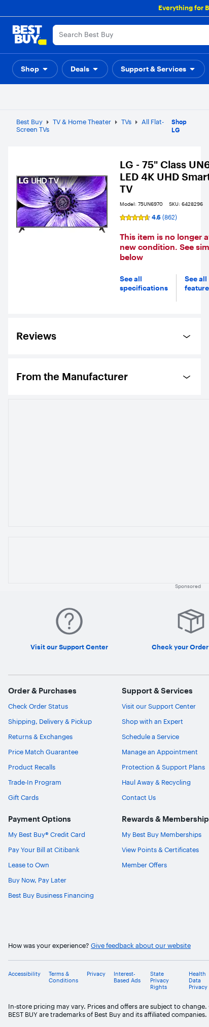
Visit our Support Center (159, 706)
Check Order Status (38, 706)
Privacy (96, 974)
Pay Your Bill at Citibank (44, 850)
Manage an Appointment (160, 752)
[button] (35, 69)
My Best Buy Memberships (161, 834)
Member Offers (144, 865)
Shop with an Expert (152, 721)
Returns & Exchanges (40, 736)
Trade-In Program (34, 782)
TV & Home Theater (82, 122)
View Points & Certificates (160, 850)
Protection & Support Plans (163, 767)
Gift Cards (23, 797)
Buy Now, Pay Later (37, 880)
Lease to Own (28, 865)
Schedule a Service (150, 736)
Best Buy (29, 122)
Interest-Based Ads (127, 977)
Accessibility (24, 974)
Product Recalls (31, 767)
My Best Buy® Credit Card (46, 834)
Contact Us (139, 797)
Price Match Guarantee (43, 752)
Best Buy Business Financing (51, 895)
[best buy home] (29, 35)
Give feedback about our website (141, 945)
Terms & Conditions (63, 977)
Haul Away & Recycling (156, 782)
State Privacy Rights (159, 981)
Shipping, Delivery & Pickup (50, 721)
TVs (126, 122)
